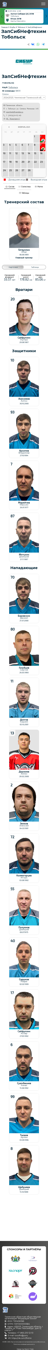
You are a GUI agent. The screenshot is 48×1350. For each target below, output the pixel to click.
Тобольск (21, 27)
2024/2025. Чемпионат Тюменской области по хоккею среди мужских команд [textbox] (24, 97)
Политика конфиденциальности (24, 1344)
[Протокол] (14, 16)
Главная (4, 27)
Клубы (12, 27)
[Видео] (33, 16)
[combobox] (23, 97)
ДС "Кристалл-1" (13, 119)
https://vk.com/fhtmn (22, 1338)
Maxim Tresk (29, 1349)
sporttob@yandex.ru (14, 112)
